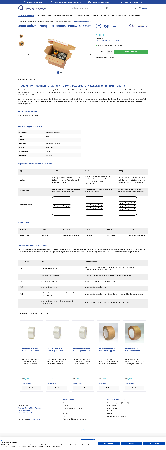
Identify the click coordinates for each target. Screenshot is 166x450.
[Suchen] (107, 8)
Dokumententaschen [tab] (35, 313)
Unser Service (112, 405)
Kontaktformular (34, 419)
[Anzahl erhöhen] (105, 52)
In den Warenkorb (131, 52)
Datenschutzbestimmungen (88, 439)
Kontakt (65, 405)
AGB (64, 416)
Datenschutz (67, 413)
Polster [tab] (46, 313)
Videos (109, 413)
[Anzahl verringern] (98, 52)
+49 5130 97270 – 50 (25, 412)
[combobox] (88, 8)
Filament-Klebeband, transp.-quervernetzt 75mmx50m (81, 349)
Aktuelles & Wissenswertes (116, 416)
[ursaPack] (138, 26)
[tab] (22, 79)
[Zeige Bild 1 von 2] (58, 72)
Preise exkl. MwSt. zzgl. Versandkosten (109, 40)
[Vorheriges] (28, 54)
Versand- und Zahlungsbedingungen (75, 419)
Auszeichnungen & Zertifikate (73, 408)
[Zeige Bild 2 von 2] (61, 72)
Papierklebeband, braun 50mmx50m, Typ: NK (109, 349)
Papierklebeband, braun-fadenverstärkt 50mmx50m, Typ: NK (133, 349)
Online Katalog (112, 408)
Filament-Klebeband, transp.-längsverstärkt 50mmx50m (31, 349)
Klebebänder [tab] (23, 313)
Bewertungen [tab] (32, 79)
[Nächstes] (90, 54)
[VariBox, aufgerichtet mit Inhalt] (59, 53)
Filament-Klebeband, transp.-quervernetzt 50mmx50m (55, 349)
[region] (55, 53)
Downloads (111, 411)
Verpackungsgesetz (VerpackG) (118, 403)
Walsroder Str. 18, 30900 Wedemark (30, 408)
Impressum (66, 411)
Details (31, 388)
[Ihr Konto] (135, 8)
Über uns (66, 403)
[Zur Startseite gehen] (32, 7)
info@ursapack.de (24, 410)
